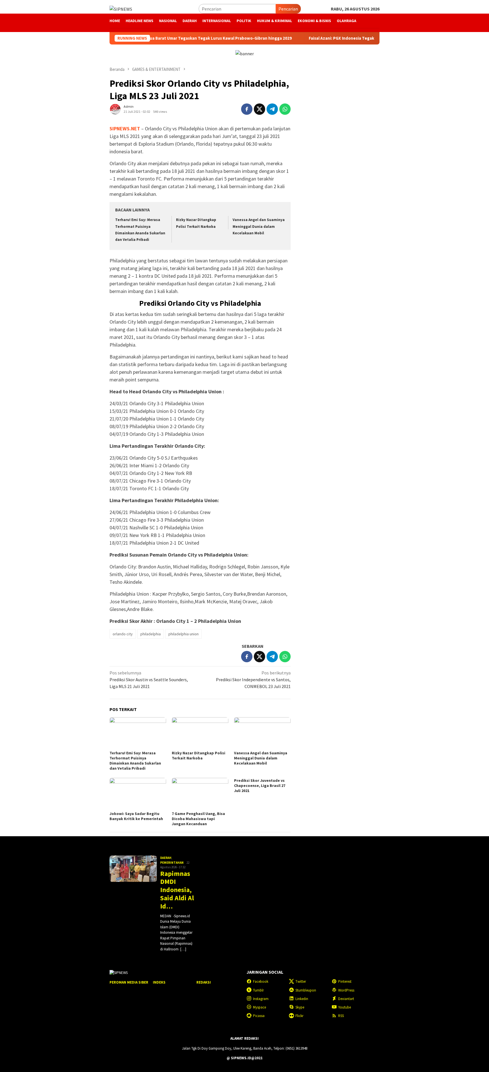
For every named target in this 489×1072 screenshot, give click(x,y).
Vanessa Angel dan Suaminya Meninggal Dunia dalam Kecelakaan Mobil (259, 226)
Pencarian (288, 9)
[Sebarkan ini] (246, 109)
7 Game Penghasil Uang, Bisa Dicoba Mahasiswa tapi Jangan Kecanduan (198, 818)
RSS (341, 1015)
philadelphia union (183, 633)
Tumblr (258, 990)
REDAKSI (203, 982)
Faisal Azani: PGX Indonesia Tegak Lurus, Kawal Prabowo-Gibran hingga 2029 (358, 38)
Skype (299, 1007)
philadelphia (150, 633)
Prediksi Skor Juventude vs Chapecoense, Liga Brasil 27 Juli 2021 (259, 785)
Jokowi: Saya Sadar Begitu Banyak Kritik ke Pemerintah (136, 816)
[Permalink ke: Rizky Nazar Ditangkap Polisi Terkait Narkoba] (200, 733)
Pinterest (344, 981)
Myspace (259, 1007)
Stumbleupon (305, 990)
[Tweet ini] (259, 109)
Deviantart (346, 998)
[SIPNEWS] (121, 8)
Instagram (261, 998)
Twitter (300, 981)
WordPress (346, 990)
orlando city (123, 633)
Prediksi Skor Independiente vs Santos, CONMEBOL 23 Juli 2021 (253, 679)
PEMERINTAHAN (172, 863)
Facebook (260, 981)
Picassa (259, 1015)
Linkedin (301, 998)
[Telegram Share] (272, 109)
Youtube (344, 1007)
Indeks (159, 982)
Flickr (299, 1015)
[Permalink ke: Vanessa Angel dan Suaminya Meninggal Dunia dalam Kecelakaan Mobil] (262, 733)
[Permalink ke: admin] (115, 108)
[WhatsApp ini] (285, 109)
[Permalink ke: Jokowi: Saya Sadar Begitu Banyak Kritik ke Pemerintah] (138, 794)
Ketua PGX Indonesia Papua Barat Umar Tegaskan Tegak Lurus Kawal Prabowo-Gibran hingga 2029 (172, 38)
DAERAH (165, 858)
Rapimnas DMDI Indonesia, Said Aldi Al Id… (177, 890)
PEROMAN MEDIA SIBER (129, 982)
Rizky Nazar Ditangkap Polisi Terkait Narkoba (198, 755)
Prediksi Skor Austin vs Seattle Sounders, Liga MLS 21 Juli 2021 (149, 679)
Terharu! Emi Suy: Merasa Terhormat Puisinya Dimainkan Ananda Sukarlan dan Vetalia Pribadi (135, 760)
